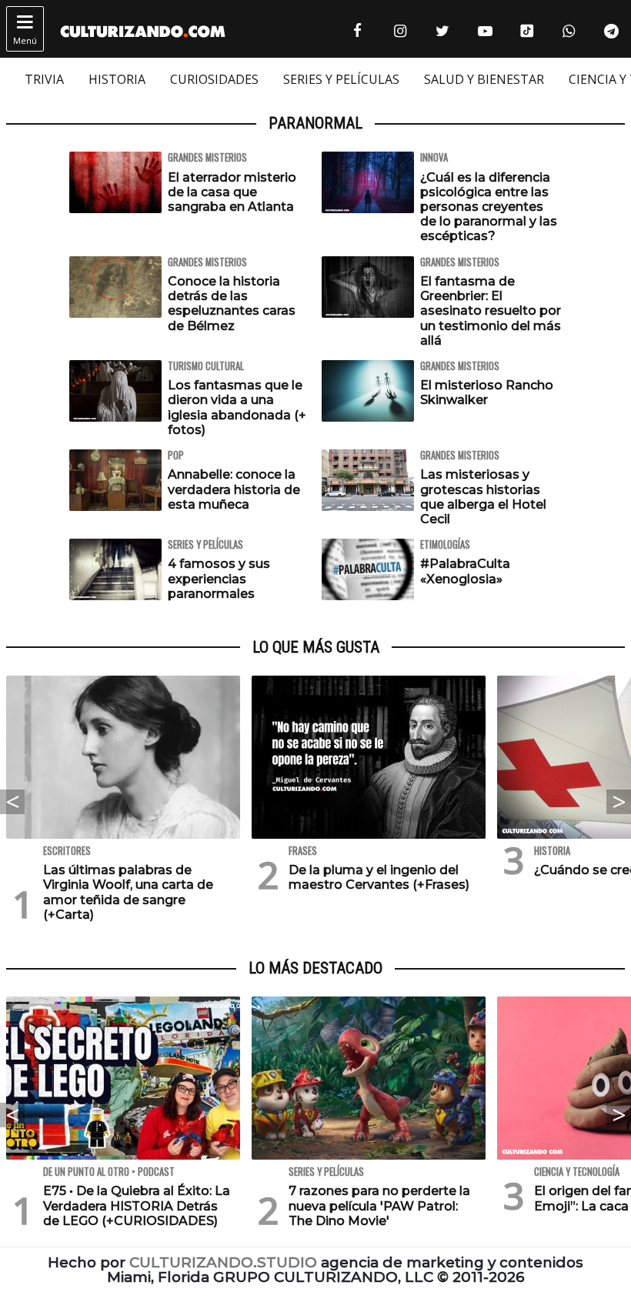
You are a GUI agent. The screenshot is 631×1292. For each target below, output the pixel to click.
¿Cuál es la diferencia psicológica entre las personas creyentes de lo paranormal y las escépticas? (488, 207)
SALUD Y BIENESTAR (484, 79)
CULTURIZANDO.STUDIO (223, 1262)
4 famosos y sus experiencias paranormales (219, 578)
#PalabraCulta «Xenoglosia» (465, 571)
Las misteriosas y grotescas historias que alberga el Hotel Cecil (483, 496)
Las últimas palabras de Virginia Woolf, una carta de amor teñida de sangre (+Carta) (128, 892)
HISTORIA (116, 79)
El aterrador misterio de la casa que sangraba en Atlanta (232, 192)
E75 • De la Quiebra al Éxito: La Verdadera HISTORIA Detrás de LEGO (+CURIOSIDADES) (136, 1205)
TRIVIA (44, 79)
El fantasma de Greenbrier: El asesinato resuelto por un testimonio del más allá (490, 311)
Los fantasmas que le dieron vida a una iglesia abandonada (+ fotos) (237, 407)
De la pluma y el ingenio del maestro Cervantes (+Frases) (379, 877)
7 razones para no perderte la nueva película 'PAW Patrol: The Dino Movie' (379, 1205)
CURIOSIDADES (214, 79)
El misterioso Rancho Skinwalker (486, 392)
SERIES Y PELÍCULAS (341, 79)
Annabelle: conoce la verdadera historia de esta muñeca (234, 489)
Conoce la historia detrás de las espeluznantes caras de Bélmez (231, 303)
